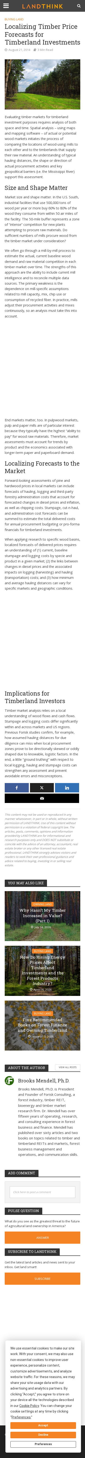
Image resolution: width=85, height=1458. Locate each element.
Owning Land (42, 904)
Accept (43, 1425)
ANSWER (42, 1238)
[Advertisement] (42, 367)
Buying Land (14, 19)
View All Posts (67, 1067)
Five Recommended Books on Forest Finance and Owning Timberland (42, 1025)
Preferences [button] (21, 1417)
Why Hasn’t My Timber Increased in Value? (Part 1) (42, 915)
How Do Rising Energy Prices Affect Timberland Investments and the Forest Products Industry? (42, 970)
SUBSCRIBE (42, 1279)
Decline (43, 1434)
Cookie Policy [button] (29, 1406)
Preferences (43, 1444)
